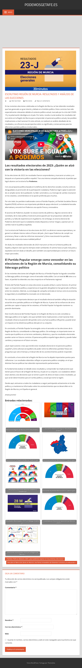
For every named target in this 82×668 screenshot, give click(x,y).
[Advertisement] (41, 30)
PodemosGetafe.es (41, 4)
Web (7, 634)
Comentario (10, 587)
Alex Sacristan (16, 101)
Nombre (9, 620)
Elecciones (28, 101)
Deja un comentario (43, 101)
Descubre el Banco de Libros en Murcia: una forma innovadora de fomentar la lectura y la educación (41, 562)
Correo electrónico (13, 627)
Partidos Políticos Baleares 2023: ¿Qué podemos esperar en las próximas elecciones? (35, 559)
